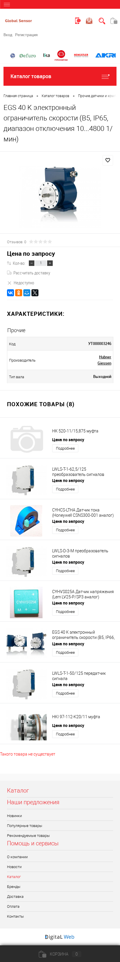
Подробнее (65, 448)
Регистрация (26, 34)
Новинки (14, 816)
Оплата (13, 906)
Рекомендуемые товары (28, 835)
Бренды (13, 886)
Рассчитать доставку (31, 273)
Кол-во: (19, 263)
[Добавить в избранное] (108, 160)
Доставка (15, 896)
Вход (7, 34)
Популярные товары (24, 825)
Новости (14, 867)
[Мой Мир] (26, 292)
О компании (17, 857)
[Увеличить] (60, 197)
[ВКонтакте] (10, 292)
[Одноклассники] (18, 292)
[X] (34, 292)
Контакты (15, 916)
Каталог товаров (30, 76)
